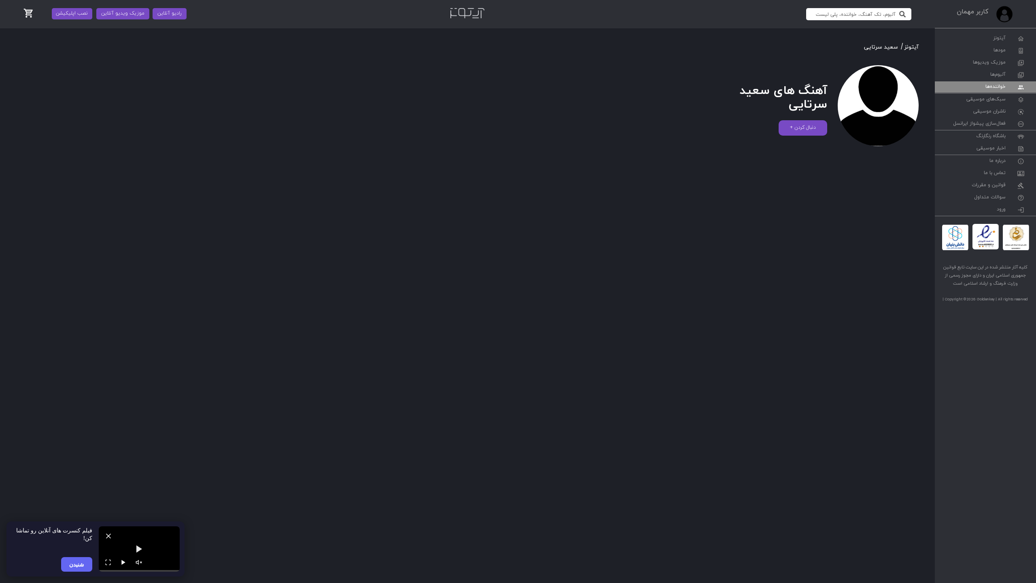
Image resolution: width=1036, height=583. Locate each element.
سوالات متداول (990, 197)
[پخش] (123, 562)
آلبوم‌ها (998, 75)
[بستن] (108, 536)
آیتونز (999, 38)
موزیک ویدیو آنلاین (122, 13)
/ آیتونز (910, 47)
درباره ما (997, 161)
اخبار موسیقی (991, 148)
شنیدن (76, 564)
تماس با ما (995, 173)
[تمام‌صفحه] (108, 562)
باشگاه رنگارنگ (991, 136)
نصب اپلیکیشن (72, 13)
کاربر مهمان (972, 11)
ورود (1001, 210)
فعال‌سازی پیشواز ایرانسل (979, 124)
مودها (1000, 50)
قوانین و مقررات (989, 185)
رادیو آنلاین (169, 13)
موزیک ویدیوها (989, 63)
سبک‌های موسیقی (986, 99)
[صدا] (139, 562)
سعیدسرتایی (881, 47)
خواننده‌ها (995, 87)
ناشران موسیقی (989, 112)
